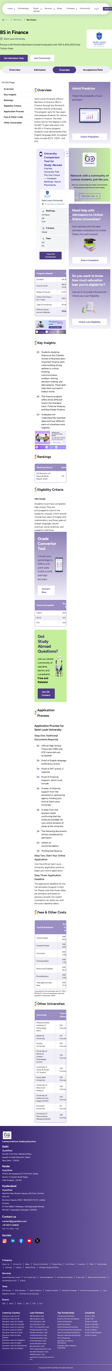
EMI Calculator (20, 1290)
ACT (41, 1304)
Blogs (59, 8)
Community (85, 8)
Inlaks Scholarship (64, 1324)
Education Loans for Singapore (13, 1340)
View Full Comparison (50, 255)
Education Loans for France (12, 1332)
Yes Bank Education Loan (39, 1352)
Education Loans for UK (10, 1319)
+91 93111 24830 (10, 1225)
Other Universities (13, 122)
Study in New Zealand (93, 1332)
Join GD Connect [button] (46, 693)
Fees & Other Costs (13, 117)
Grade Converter (51, 1290)
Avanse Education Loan (38, 1338)
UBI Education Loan (37, 1319)
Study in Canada (91, 1322)
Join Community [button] (42, 58)
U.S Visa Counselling (64, 1277)
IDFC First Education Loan (39, 1327)
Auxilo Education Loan (38, 1343)
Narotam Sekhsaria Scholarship (68, 1335)
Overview (14, 69)
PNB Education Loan (37, 1354)
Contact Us (17, 1264)
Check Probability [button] (90, 136)
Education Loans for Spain (11, 1343)
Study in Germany (91, 1327)
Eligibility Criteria (12, 106)
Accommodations (46, 1277)
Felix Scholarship (63, 1338)
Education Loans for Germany (13, 1327)
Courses (64, 69)
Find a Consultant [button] (89, 260)
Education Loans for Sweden (12, 1348)
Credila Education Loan (38, 1335)
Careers (18, 1267)
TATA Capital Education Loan (40, 1349)
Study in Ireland (91, 1330)
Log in (96, 9)
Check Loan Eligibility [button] (90, 322)
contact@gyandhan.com (14, 1221)
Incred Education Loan (38, 1341)
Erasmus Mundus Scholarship (68, 1319)
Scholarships (23, 8)
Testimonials (102, 1264)
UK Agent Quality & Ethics (48, 1267)
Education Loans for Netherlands (14, 1346)
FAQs (91, 1264)
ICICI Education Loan (37, 1322)
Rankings (8, 100)
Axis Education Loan (37, 1324)
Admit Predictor (36, 1290)
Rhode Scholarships (64, 1322)
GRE (3, 1304)
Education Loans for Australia (13, 1324)
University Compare (69, 1290)
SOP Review (6, 1290)
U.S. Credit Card (30, 1277)
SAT (27, 1304)
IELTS (11, 1304)
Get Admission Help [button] (14, 58)
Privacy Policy (57, 1264)
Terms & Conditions (40, 1264)
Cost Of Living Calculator (89, 1290)
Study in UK (89, 1319)
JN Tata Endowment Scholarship (69, 1330)
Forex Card (80, 1277)
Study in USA (90, 1316)
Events (23, 1281)
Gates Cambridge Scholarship (68, 1332)
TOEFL (19, 1304)
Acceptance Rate (93, 69)
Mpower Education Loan (39, 1332)
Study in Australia (91, 1324)
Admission (40, 69)
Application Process (14, 111)
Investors (81, 1264)
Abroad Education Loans (11, 1277)
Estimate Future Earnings (29, 1294)
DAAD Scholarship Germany (67, 1327)
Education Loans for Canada (12, 1322)
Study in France (91, 1335)
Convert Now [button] (46, 590)
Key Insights (10, 94)
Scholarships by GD (9, 1281)
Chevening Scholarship (66, 1316)
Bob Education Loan (37, 1346)
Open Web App (88, 196)
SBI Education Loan (37, 1316)
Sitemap (8, 1267)
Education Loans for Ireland (12, 1330)
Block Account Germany (97, 1277)
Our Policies (70, 1264)
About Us (5, 1264)
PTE (34, 1304)
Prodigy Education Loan (38, 1330)
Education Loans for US (10, 1316)
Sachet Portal (30, 1267)
